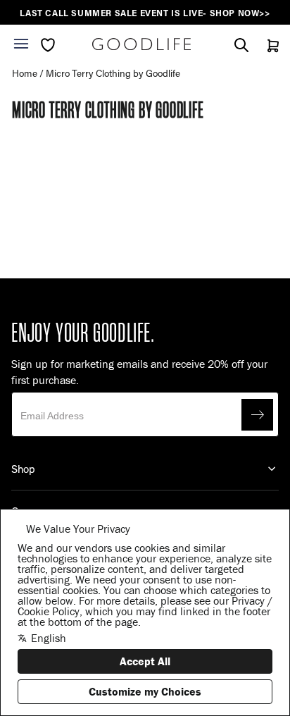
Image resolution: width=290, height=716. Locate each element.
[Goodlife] (141, 44)
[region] (145, 13)
